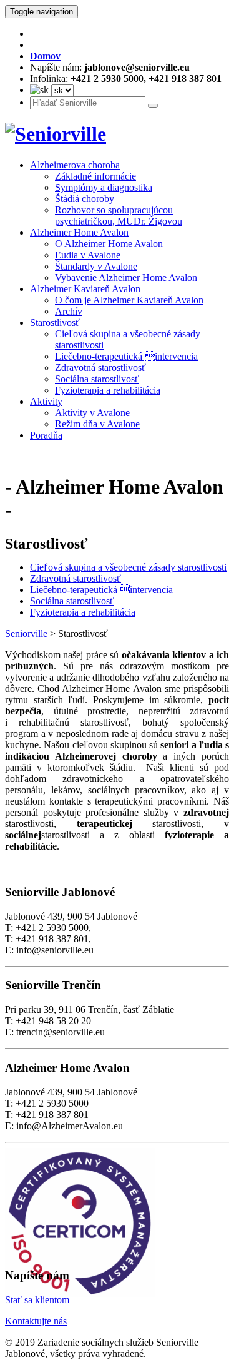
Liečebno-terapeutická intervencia (126, 356)
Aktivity (46, 401)
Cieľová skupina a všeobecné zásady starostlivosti (128, 567)
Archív (68, 311)
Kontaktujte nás (36, 1321)
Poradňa (46, 435)
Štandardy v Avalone (96, 266)
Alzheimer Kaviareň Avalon (85, 288)
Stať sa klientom (37, 1299)
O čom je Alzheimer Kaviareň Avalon (129, 300)
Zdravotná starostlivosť (100, 367)
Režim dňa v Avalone (97, 424)
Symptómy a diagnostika (103, 187)
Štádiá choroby (84, 198)
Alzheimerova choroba (75, 165)
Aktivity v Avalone (92, 412)
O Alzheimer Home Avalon (109, 243)
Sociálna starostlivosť (97, 378)
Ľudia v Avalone (87, 255)
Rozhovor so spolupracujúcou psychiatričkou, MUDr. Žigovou (118, 215)
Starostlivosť (55, 322)
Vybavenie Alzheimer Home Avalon (126, 277)
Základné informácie (95, 176)
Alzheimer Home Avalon (79, 232)
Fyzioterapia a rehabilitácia (107, 390)
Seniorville (26, 633)
